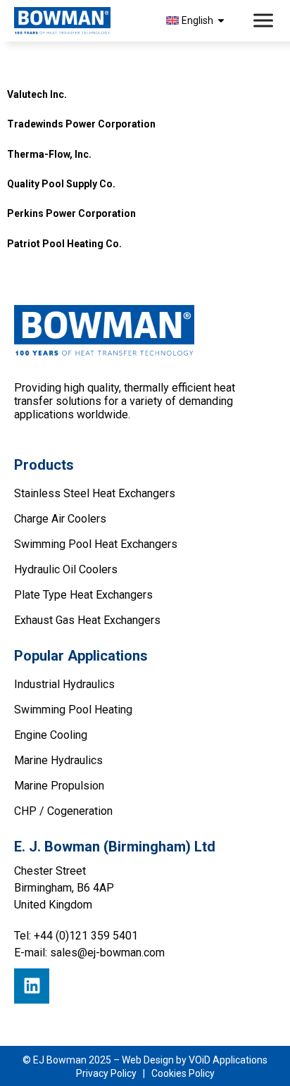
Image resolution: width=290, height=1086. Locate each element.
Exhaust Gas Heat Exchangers (87, 620)
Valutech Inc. (37, 94)
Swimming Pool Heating (73, 709)
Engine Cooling (50, 735)
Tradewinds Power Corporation (81, 124)
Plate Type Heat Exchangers (83, 594)
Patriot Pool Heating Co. (64, 243)
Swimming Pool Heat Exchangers (95, 544)
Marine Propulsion (59, 785)
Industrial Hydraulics (64, 684)
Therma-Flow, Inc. (49, 154)
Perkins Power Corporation (71, 213)
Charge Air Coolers (60, 518)
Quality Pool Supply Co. (61, 183)
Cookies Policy (183, 1073)
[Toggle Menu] (264, 20)
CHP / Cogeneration (63, 811)
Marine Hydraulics (58, 760)
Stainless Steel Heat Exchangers (94, 493)
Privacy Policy (106, 1073)
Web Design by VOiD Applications (194, 1060)
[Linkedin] (31, 986)
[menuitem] (197, 20)
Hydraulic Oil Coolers (66, 569)
